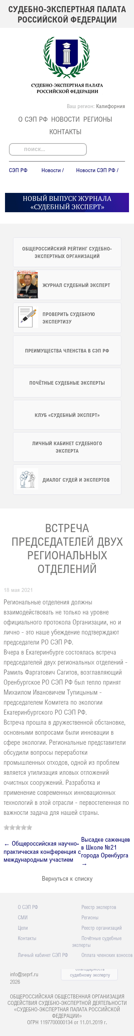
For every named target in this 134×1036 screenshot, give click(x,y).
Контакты (65, 131)
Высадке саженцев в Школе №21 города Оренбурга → (105, 851)
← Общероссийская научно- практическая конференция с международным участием (42, 851)
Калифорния (110, 106)
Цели (23, 927)
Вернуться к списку (67, 878)
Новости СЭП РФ (95, 170)
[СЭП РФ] (67, 93)
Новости (65, 119)
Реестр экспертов (98, 907)
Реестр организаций (101, 927)
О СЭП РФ (33, 119)
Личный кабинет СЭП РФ (43, 955)
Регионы (97, 119)
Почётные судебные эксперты (96, 941)
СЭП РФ (18, 170)
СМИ (23, 917)
